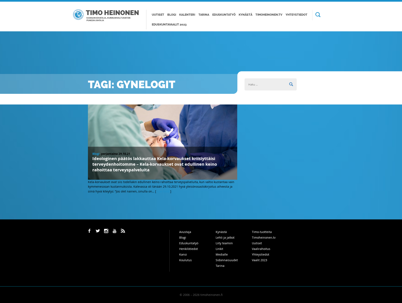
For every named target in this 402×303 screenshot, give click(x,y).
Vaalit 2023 (259, 260)
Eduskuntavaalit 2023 (169, 24)
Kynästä (245, 15)
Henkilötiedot (188, 249)
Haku (316, 15)
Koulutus (185, 260)
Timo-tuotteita (262, 232)
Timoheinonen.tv (268, 15)
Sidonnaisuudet (227, 260)
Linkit (219, 249)
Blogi (171, 15)
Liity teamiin (224, 243)
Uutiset (158, 15)
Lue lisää (163, 191)
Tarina (203, 15)
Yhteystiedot (296, 15)
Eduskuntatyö (224, 15)
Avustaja (185, 232)
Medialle (222, 254)
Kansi (183, 254)
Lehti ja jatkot (225, 237)
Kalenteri (187, 15)
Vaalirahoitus (261, 249)
